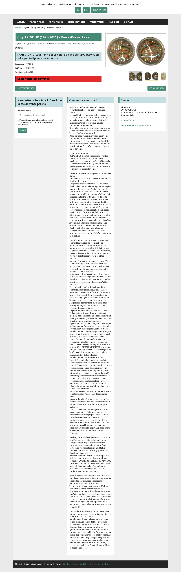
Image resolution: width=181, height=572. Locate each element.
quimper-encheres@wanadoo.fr (136, 125)
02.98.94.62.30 (127, 120)
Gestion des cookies (98, 564)
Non (86, 10)
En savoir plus (99, 10)
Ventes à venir (37, 22)
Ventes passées (56, 22)
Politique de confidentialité (75, 564)
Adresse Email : (24, 111)
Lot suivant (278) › (156, 88)
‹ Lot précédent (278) (25, 88)
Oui (78, 10)
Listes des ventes (76, 22)
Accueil (21, 22)
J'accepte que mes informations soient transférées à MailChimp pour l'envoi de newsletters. (35, 122)
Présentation (97, 22)
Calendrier (113, 22)
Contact (128, 22)
